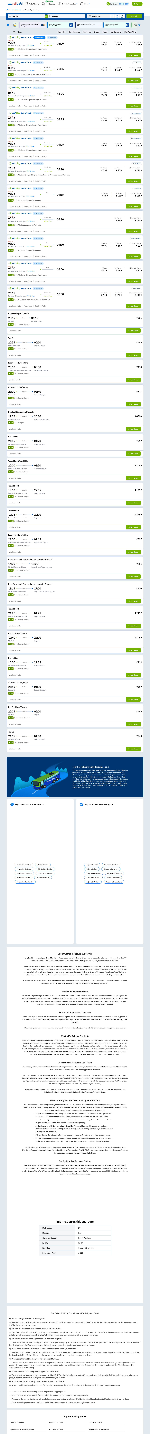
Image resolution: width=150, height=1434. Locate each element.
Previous (7, 25)
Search (134, 16)
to (17, 1422)
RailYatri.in (28, 1345)
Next (138, 25)
